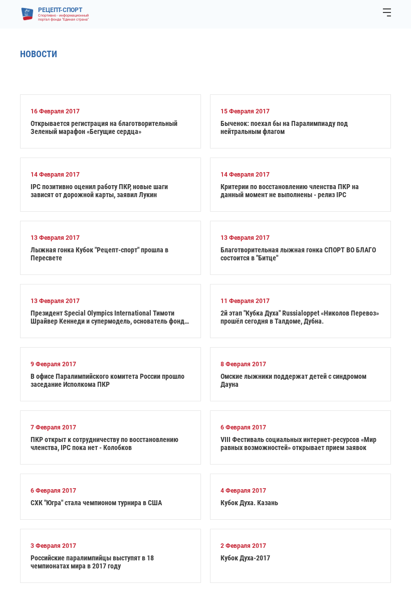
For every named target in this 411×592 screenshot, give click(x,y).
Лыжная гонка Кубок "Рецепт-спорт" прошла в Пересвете (99, 254)
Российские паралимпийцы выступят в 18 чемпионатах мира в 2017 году (92, 562)
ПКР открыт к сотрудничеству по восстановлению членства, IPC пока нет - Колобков (104, 443)
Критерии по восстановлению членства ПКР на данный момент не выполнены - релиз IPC (290, 191)
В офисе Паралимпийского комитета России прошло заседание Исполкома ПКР (107, 380)
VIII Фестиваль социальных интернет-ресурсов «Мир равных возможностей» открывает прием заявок (298, 443)
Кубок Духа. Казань (249, 503)
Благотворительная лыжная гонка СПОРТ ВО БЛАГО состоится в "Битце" (298, 254)
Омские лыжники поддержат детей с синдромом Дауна (293, 380)
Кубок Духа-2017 (245, 558)
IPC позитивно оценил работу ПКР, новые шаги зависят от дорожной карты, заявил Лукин (99, 191)
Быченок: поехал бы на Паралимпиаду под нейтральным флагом (284, 127)
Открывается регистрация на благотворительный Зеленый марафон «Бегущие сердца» (104, 127)
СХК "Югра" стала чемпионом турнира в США (96, 503)
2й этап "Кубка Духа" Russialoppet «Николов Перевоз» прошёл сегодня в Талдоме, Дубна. (300, 317)
